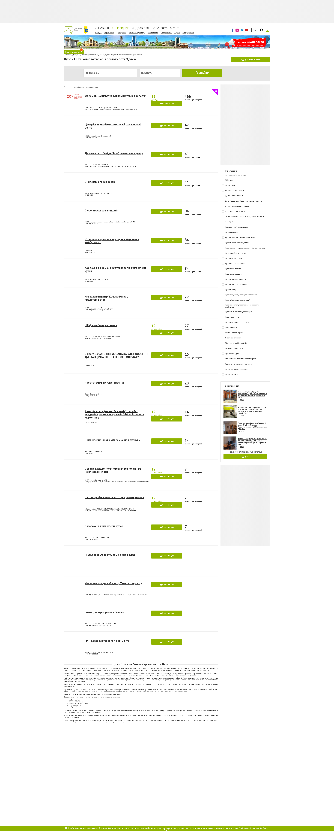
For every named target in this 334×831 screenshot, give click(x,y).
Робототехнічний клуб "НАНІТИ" (105, 382)
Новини (103, 28)
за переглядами (92, 87)
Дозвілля (142, 28)
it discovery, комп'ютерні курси (104, 526)
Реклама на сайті (167, 28)
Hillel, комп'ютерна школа (101, 325)
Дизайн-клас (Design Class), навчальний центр (114, 153)
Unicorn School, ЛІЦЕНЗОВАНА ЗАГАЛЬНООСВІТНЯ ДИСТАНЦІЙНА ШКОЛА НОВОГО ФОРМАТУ (116, 355)
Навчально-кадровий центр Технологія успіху (113, 583)
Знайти (203, 72)
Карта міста (109, 33)
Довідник (122, 28)
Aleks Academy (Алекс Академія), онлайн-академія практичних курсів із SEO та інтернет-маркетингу (114, 414)
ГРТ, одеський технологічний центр (107, 640)
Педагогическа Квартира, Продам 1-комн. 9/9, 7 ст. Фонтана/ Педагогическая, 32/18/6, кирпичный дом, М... (252, 426)
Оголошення (153, 33)
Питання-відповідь (137, 33)
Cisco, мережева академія (101, 210)
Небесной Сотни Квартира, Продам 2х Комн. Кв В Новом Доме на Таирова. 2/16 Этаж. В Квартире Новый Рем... (252, 410)
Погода (98, 33)
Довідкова (121, 33)
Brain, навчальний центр (100, 181)
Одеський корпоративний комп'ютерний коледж (115, 96)
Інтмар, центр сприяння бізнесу (104, 612)
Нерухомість (166, 33)
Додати (245, 457)
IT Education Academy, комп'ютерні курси (110, 554)
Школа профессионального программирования (114, 497)
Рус (254, 30)
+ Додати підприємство (250, 60)
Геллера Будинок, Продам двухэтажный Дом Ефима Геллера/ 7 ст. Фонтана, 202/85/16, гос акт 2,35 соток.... (252, 394)
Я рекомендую (168, 103)
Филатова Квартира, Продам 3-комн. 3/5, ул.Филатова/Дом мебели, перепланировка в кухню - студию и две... (252, 441)
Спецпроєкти (188, 33)
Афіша (177, 33)
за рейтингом (79, 87)
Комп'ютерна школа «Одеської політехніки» (112, 440)
